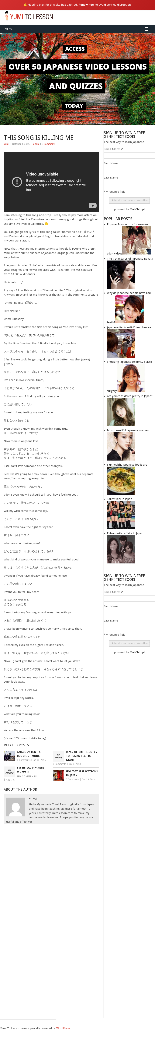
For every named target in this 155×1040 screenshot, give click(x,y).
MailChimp (137, 209)
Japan (36, 144)
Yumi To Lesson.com (29, 15)
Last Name (111, 177)
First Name (111, 163)
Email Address (113, 149)
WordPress (63, 1028)
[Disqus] (51, 871)
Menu (8, 28)
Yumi (6, 144)
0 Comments (48, 144)
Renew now (86, 4)
